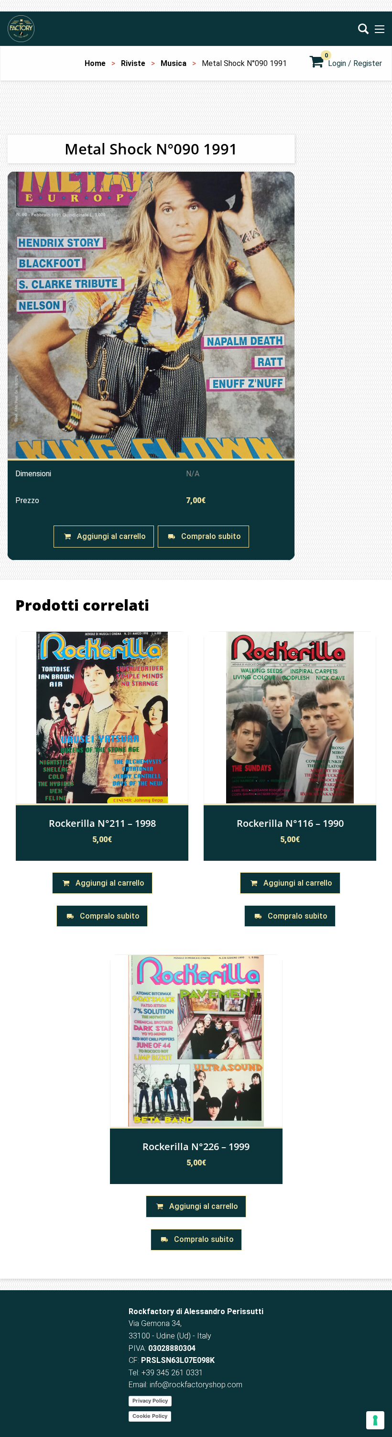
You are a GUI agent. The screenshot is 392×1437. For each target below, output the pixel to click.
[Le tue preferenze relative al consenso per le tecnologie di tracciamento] (375, 1420)
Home (95, 63)
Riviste (133, 63)
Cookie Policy (149, 1416)
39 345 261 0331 (174, 1372)
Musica (173, 63)
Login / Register (355, 63)
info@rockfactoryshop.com (196, 1384)
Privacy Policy (150, 1400)
